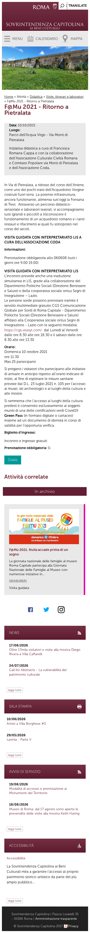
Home (8, 96)
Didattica (36, 96)
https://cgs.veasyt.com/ (23, 330)
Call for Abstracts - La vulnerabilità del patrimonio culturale (37, 672)
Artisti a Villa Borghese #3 (26, 724)
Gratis (13, 459)
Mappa (76, 39)
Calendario (47, 39)
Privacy (73, 926)
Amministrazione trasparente (56, 918)
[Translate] (72, 4)
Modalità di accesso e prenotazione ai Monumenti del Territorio (38, 791)
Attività (21, 96)
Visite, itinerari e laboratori (65, 96)
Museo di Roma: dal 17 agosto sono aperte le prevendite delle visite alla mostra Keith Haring (44, 811)
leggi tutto (14, 690)
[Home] (45, 19)
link (81, 590)
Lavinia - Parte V (19, 739)
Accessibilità (16, 858)
